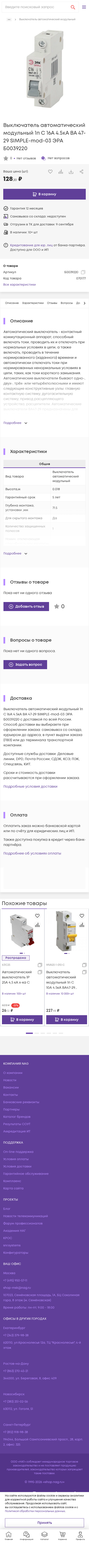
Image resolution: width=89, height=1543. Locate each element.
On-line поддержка (18, 1152)
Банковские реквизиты (21, 1102)
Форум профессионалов (23, 1223)
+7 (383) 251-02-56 (15, 1402)
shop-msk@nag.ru (17, 1288)
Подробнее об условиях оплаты (32, 853)
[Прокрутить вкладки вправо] (84, 303)
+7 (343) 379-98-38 (16, 1335)
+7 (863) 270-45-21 (15, 1371)
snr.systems (12, 1245)
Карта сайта (13, 1188)
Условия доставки (17, 1166)
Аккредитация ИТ (16, 1131)
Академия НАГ (14, 1231)
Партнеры (11, 1109)
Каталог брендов (16, 1117)
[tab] (12, 303)
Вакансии (11, 1088)
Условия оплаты (16, 1159)
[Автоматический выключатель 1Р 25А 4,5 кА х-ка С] (22, 930)
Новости (9, 1080)
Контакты (10, 1095)
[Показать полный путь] (9, 19)
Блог (6, 1209)
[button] (44, 69)
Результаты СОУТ (16, 1124)
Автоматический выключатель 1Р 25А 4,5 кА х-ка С (17, 977)
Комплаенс (12, 1181)
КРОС (7, 1238)
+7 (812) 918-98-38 (15, 1432)
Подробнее (12, 423)
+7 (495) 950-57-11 (15, 1280)
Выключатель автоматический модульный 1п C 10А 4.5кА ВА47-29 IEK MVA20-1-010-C (61, 980)
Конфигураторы (15, 1253)
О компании (12, 1073)
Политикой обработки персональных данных (35, 1511)
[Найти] (73, 7)
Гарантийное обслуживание (26, 1174)
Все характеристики (19, 285)
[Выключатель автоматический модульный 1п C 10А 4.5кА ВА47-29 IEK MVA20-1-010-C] (66, 931)
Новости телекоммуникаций (25, 1216)
